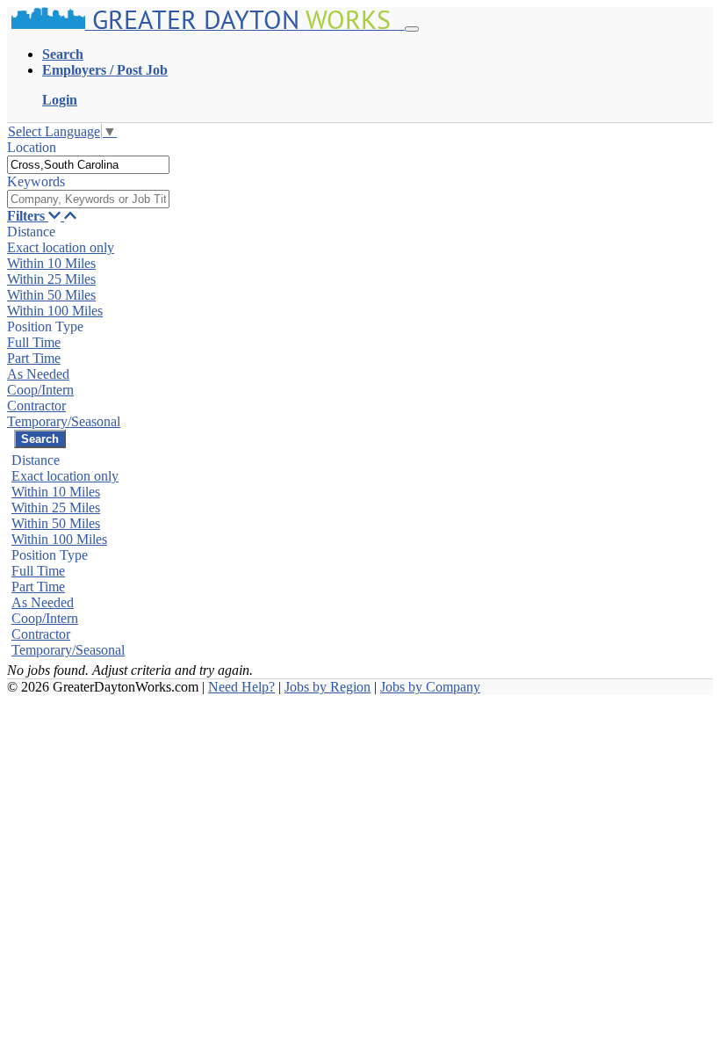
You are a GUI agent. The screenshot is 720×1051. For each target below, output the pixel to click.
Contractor (36, 405)
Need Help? (241, 686)
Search (62, 54)
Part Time (34, 358)
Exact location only (60, 247)
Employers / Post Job (105, 69)
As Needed (38, 373)
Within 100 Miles (55, 310)
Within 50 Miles (51, 294)
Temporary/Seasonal (63, 421)
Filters (27, 215)
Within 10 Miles (51, 263)
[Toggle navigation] (412, 29)
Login (59, 99)
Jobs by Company (430, 686)
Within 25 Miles (51, 279)
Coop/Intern (40, 389)
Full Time (34, 342)
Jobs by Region (327, 686)
